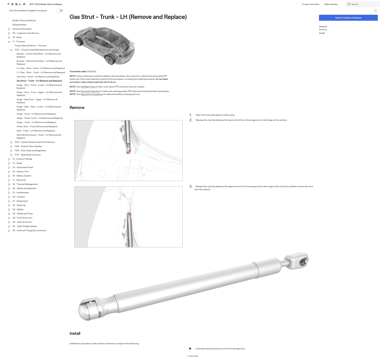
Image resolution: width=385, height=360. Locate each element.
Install (322, 33)
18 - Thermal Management (25, 184)
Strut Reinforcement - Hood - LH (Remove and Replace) (39, 136)
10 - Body (17, 37)
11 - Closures (18, 41)
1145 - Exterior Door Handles (28, 146)
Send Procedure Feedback (348, 18)
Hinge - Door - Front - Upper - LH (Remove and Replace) (39, 93)
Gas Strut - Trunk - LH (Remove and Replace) (39, 81)
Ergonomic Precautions (92, 94)
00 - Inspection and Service (25, 33)
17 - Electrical (19, 180)
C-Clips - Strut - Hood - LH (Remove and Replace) (41, 68)
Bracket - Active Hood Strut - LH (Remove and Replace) (39, 55)
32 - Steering (18, 205)
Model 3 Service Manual (24, 20)
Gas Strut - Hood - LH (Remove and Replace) (38, 76)
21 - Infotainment (20, 192)
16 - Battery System (21, 176)
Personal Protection (90, 91)
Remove (323, 29)
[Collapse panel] (376, 10)
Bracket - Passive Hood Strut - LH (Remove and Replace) (39, 62)
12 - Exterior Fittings (22, 159)
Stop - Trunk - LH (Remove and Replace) (36, 130)
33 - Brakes (18, 209)
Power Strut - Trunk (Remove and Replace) (37, 126)
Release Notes (19, 24)
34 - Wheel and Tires (22, 213)
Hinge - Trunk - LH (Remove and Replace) (36, 122)
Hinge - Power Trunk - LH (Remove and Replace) (40, 118)
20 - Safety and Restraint (24, 188)
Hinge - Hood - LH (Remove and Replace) (36, 114)
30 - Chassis (18, 197)
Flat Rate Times (88, 86)
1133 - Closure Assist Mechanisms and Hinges (37, 50)
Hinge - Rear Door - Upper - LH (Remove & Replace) (37, 101)
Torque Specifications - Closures (30, 45)
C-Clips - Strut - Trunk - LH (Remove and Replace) (41, 72)
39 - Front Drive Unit (22, 218)
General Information (22, 29)
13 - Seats (17, 163)
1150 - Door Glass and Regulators (30, 150)
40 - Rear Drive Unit (22, 222)
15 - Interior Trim (20, 171)
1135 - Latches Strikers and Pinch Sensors (35, 142)
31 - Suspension (20, 201)
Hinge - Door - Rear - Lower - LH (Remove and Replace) (39, 108)
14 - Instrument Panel (22, 167)
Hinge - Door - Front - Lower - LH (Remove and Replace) (39, 86)
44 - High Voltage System (24, 226)
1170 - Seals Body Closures (28, 154)
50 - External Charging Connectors (29, 230)
